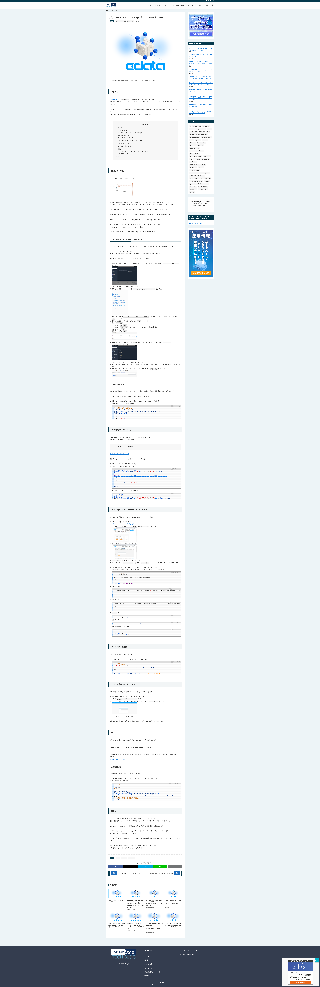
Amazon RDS (206, 126)
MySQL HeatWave (194, 153)
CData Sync (123, 21)
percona (201, 167)
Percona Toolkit (194, 178)
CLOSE (316, 960)
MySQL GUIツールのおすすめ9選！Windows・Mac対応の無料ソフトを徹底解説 (200, 63)
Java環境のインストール (125, 138)
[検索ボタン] (212, 5)
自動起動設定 (124, 153)
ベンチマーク (193, 189)
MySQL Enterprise (194, 148)
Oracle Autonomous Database (202, 159)
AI (190, 126)
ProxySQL (206, 181)
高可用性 (192, 192)
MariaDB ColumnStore (202, 134)
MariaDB (192, 134)
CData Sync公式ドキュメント (119, 759)
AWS (191, 129)
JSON (208, 131)
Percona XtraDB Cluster (196, 181)
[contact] (213, 1)
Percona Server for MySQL (197, 175)
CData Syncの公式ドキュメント (119, 454)
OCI (191, 159)
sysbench (192, 184)
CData (111, 21)
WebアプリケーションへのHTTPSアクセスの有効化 (135, 151)
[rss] (211, 1)
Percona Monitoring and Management (200, 173)
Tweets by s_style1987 (195, 223)
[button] (115, 866)
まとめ (120, 156)
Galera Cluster (193, 131)
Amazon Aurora (197, 126)
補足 (119, 149)
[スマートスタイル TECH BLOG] (111, 5)
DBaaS (204, 129)
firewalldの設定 (125, 135)
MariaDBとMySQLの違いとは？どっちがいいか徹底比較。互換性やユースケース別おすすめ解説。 (200, 98)
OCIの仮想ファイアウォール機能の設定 (131, 133)
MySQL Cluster (201, 142)
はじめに (121, 128)
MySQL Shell (207, 156)
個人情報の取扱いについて (188, 955)
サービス (146, 956)
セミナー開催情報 (202, 186)
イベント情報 (148, 964)
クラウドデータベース (202, 184)
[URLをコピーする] (175, 866)
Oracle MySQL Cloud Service (197, 164)
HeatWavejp (148, 968)
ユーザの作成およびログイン (127, 146)
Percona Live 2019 (195, 170)
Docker (209, 129)
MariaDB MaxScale (194, 137)
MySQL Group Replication (196, 151)
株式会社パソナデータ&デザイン (190, 951)
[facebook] (207, 1)
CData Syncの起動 (123, 143)
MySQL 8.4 (192, 142)
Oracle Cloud (130, 21)
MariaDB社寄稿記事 (206, 137)
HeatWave (202, 131)
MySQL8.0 (205, 140)
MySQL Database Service (196, 145)
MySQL (192, 140)
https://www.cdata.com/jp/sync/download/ (126, 524)
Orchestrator (193, 167)
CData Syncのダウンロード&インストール (131, 140)
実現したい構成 (123, 130)
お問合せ (146, 976)
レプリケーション (202, 189)
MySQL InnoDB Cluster (196, 156)
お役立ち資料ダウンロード (152, 972)
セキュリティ (193, 186)
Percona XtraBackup (205, 178)
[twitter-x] (209, 1)
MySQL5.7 (198, 140)
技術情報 (146, 960)
